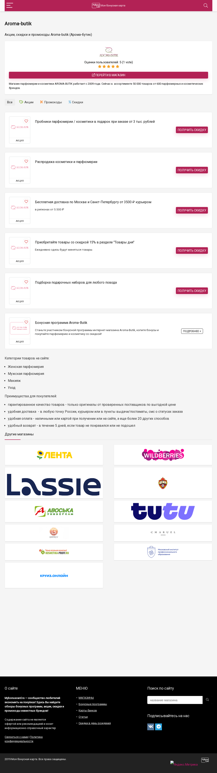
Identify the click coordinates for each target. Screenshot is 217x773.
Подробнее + (192, 331)
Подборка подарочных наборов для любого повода (76, 282)
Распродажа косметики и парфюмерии (66, 162)
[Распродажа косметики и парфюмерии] (19, 167)
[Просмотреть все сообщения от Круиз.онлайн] (54, 575)
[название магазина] (207, 700)
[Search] (206, 5)
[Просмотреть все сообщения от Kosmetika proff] (54, 551)
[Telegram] (158, 726)
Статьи (83, 716)
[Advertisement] (108, 634)
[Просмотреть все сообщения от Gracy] (54, 532)
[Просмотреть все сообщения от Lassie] (54, 482)
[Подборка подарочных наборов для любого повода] (19, 288)
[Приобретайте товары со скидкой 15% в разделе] (19, 247)
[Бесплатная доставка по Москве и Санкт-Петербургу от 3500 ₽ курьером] (19, 207)
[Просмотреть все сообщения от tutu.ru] (163, 511)
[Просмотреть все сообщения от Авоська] (54, 511)
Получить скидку (192, 130)
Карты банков (88, 710)
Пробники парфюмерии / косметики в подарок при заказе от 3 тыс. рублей (95, 122)
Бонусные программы (93, 704)
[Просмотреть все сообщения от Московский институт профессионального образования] (163, 551)
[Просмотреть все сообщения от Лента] (54, 454)
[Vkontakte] (150, 726)
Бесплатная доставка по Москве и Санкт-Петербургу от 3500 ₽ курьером (93, 202)
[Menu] (10, 5)
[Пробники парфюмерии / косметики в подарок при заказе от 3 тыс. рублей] (19, 127)
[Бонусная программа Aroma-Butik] (19, 328)
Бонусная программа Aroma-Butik (61, 323)
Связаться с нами (16, 736)
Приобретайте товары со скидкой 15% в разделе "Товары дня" (84, 242)
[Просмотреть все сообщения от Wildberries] (163, 454)
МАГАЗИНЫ (86, 697)
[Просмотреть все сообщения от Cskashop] (163, 482)
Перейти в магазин (110, 75)
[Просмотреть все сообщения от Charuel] (163, 532)
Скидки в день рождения (95, 723)
